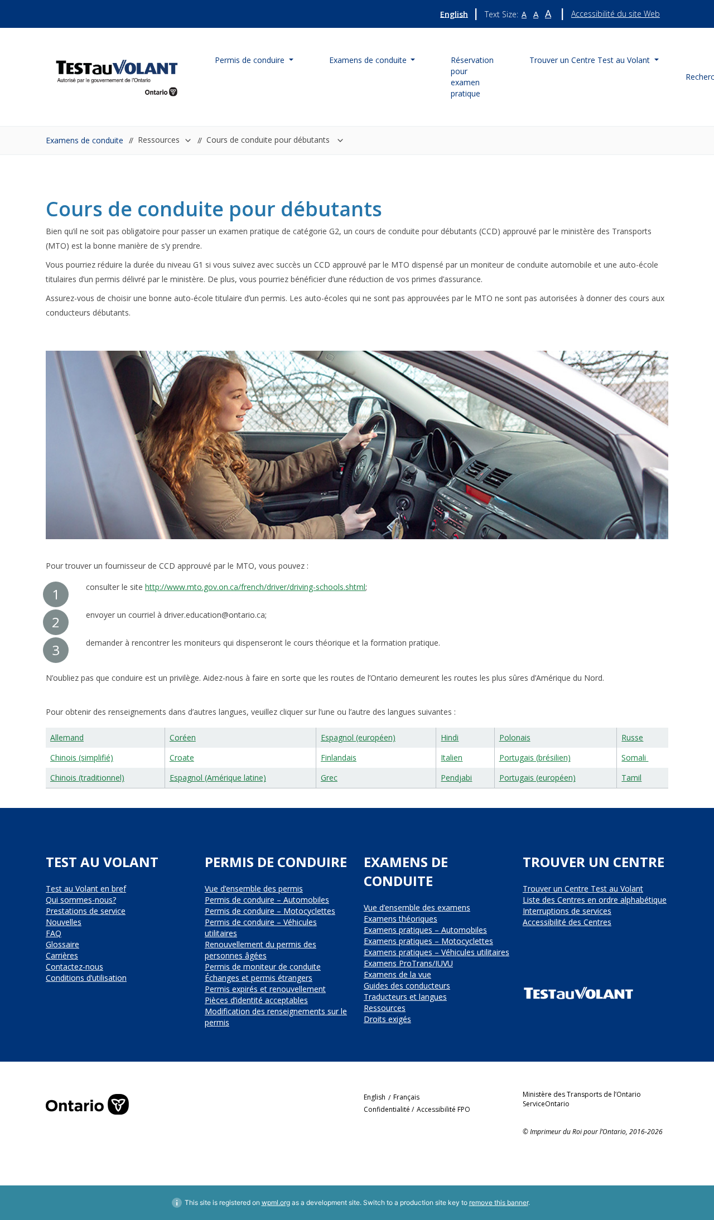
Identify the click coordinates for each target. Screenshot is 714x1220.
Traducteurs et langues (405, 996)
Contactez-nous (74, 966)
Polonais (514, 737)
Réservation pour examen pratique (472, 77)
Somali (634, 757)
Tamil (631, 777)
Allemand (67, 737)
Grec (329, 777)
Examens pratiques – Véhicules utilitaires (436, 952)
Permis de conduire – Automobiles (267, 899)
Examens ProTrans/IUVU (408, 963)
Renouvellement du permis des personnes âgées (260, 950)
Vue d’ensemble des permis (254, 888)
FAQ (53, 933)
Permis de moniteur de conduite (263, 966)
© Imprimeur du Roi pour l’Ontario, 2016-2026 (593, 1131)
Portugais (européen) (537, 777)
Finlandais (338, 757)
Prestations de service (86, 911)
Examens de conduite (84, 140)
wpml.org (276, 1202)
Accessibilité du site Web (615, 13)
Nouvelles (63, 922)
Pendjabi (456, 777)
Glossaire (62, 944)
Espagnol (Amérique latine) (218, 777)
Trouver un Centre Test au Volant (583, 888)
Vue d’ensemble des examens (417, 907)
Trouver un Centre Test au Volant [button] (590, 60)
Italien (451, 757)
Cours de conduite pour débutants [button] (269, 139)
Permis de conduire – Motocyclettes (270, 911)
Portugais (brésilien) (535, 757)
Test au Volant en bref (86, 888)
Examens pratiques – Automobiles (425, 929)
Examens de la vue (397, 974)
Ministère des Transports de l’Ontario (582, 1094)
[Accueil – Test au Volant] (117, 75)
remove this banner (498, 1202)
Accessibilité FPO (443, 1109)
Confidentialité (387, 1109)
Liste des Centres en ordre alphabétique (595, 899)
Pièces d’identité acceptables (256, 1000)
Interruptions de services (567, 911)
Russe (632, 737)
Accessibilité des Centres (567, 922)
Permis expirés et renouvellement (265, 989)
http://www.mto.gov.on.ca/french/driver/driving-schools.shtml (255, 587)
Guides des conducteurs (407, 985)
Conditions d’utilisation (86, 977)
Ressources (385, 1008)
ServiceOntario (546, 1103)
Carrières (62, 955)
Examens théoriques (400, 918)
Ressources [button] (159, 139)
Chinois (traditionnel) (87, 777)
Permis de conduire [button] (251, 60)
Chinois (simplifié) (81, 757)
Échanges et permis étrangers (258, 977)
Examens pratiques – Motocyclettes (428, 941)
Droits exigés (387, 1019)
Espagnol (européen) (358, 737)
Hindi (450, 737)
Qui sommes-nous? (81, 899)
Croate (182, 757)
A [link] (524, 14)
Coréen (183, 737)
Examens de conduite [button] (369, 60)
